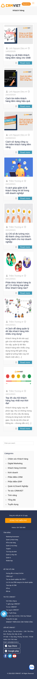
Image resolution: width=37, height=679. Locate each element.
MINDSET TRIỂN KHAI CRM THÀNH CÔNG (19, 622)
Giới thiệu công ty (11, 601)
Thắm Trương (15, 181)
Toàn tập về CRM (11, 585)
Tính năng (12, 495)
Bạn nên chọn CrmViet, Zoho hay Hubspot (18, 616)
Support (8, 548)
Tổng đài (12, 500)
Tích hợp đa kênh (11, 551)
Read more (25, 63)
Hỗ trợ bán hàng (11, 542)
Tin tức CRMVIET (15, 491)
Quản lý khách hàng (12, 539)
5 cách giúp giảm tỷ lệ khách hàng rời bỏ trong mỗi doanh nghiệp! (17, 190)
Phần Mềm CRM (15, 477)
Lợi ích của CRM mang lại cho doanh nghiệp (19, 582)
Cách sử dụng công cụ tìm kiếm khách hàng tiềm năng (18, 144)
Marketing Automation (12, 536)
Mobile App (9, 560)
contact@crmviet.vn (13, 642)
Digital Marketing (15, 463)
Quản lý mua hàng (11, 545)
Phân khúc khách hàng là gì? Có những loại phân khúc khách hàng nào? (18, 285)
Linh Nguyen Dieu (17, 48)
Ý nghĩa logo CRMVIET (13, 604)
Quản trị (8, 557)
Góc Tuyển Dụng (11, 613)
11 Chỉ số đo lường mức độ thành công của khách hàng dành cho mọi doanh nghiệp (18, 238)
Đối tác (8, 591)
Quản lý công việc (11, 554)
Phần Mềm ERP (15, 482)
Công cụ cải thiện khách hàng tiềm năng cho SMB (18, 56)
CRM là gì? (9, 576)
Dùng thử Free (26, 4)
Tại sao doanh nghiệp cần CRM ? (16, 579)
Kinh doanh (13, 472)
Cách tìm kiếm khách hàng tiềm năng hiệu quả (18, 99)
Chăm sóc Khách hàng (18, 459)
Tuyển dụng (13, 504)
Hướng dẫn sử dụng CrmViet (14, 573)
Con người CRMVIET (12, 610)
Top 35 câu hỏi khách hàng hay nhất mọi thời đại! (17, 401)
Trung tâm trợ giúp (11, 619)
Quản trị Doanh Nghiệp (18, 486)
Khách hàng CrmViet (17, 468)
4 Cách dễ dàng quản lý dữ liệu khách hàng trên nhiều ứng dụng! (17, 331)
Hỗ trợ (8, 588)
